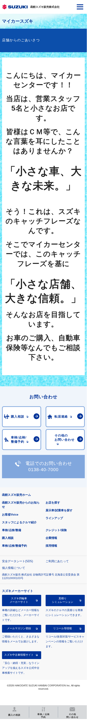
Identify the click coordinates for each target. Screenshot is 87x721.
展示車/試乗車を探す (59, 510)
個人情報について (13, 568)
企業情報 (51, 538)
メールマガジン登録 (19, 628)
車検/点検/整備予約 (14, 545)
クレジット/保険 (56, 530)
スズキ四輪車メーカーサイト (19, 600)
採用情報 (51, 545)
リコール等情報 (62, 628)
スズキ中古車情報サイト (19, 654)
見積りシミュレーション (62, 600)
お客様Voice (10, 514)
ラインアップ (54, 518)
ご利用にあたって (57, 561)
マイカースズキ (17, 21)
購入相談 (8, 538)
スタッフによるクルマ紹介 (19, 522)
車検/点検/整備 (11, 530)
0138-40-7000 (43, 469)
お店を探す (53, 502)
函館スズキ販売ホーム (16, 494)
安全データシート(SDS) (17, 561)
